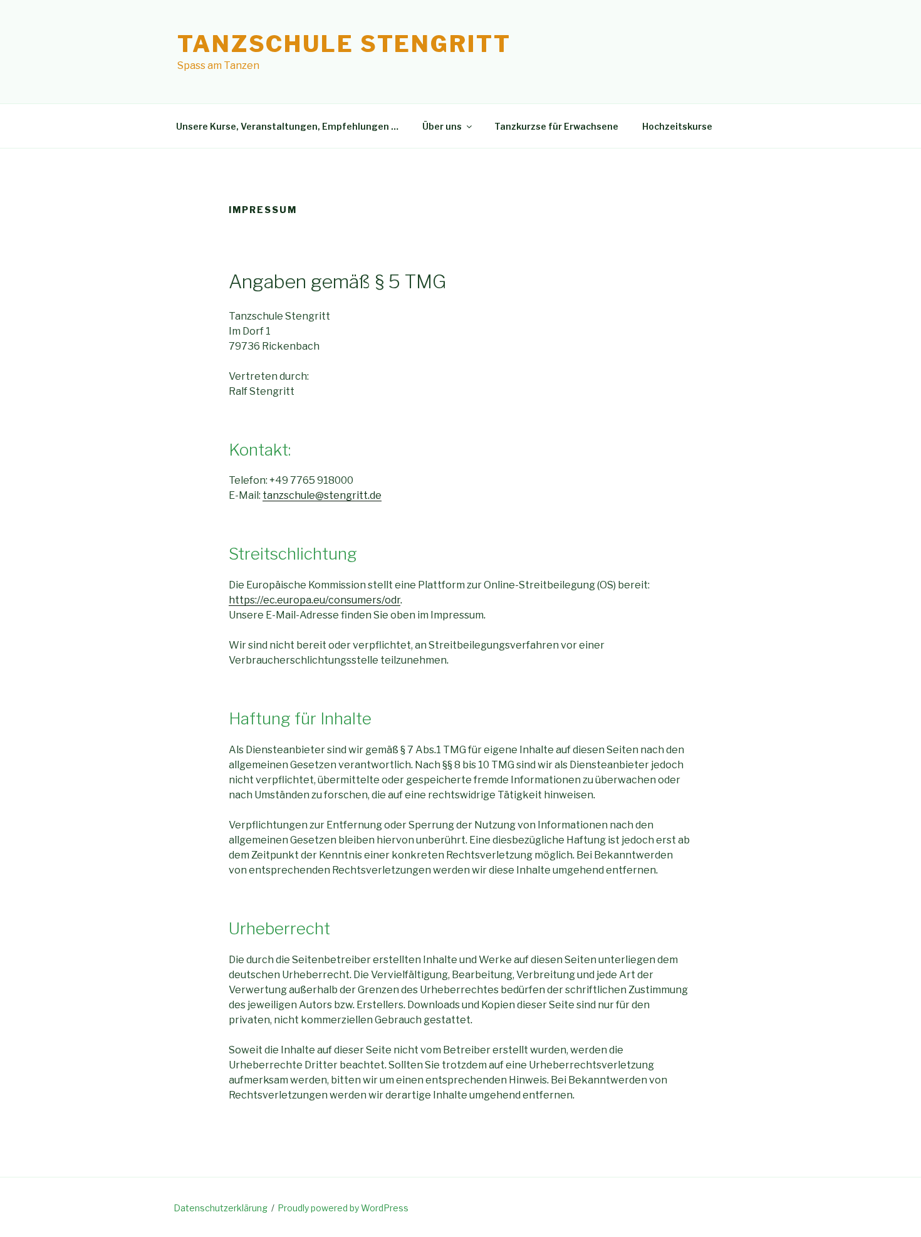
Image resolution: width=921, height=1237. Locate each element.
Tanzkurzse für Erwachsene (556, 126)
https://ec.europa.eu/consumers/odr (314, 600)
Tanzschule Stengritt (344, 44)
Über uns (442, 126)
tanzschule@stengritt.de (322, 495)
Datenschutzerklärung (221, 1208)
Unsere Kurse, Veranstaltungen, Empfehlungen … (287, 126)
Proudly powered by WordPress (343, 1208)
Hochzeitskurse (677, 126)
